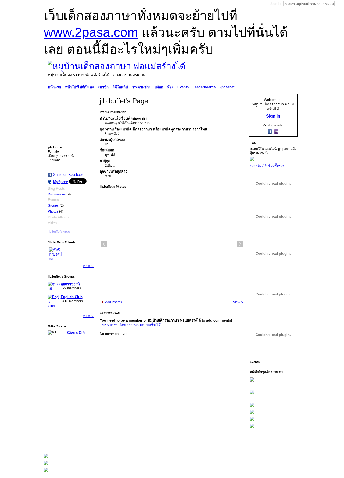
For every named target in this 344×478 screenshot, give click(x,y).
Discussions (57, 194)
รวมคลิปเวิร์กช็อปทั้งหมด (267, 165)
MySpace (60, 182)
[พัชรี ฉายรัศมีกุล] (55, 253)
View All (88, 266)
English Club (72, 297)
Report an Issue (258, 442)
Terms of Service (286, 442)
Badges (236, 442)
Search (339, 3)
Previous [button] (104, 244)
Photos (53, 211)
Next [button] (240, 244)
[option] (172, 244)
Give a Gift (76, 333)
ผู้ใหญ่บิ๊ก (83, 442)
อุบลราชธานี (70, 284)
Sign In (275, 4)
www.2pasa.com (91, 32)
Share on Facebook (68, 175)
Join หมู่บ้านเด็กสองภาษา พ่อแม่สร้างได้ (130, 325)
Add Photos (113, 302)
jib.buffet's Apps (59, 231)
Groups (53, 205)
